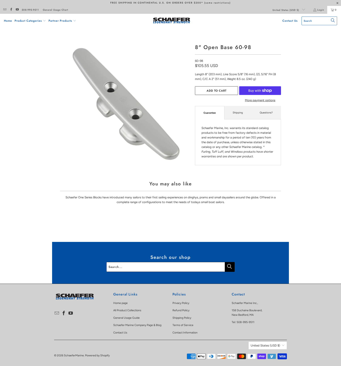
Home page (120, 303)
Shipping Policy (181, 318)
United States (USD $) (286, 10)
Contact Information (185, 332)
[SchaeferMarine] (171, 21)
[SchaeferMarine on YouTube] (17, 10)
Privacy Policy (180, 303)
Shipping (238, 112)
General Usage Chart (55, 10)
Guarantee (209, 112)
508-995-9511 (30, 10)
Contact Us (120, 332)
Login (320, 10)
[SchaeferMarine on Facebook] (10, 10)
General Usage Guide (126, 318)
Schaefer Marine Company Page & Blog (137, 325)
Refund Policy (180, 310)
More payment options (260, 100)
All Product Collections (127, 310)
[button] (30, 21)
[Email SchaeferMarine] (4, 10)
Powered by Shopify (97, 355)
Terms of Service (182, 325)
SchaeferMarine (74, 355)
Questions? (266, 112)
